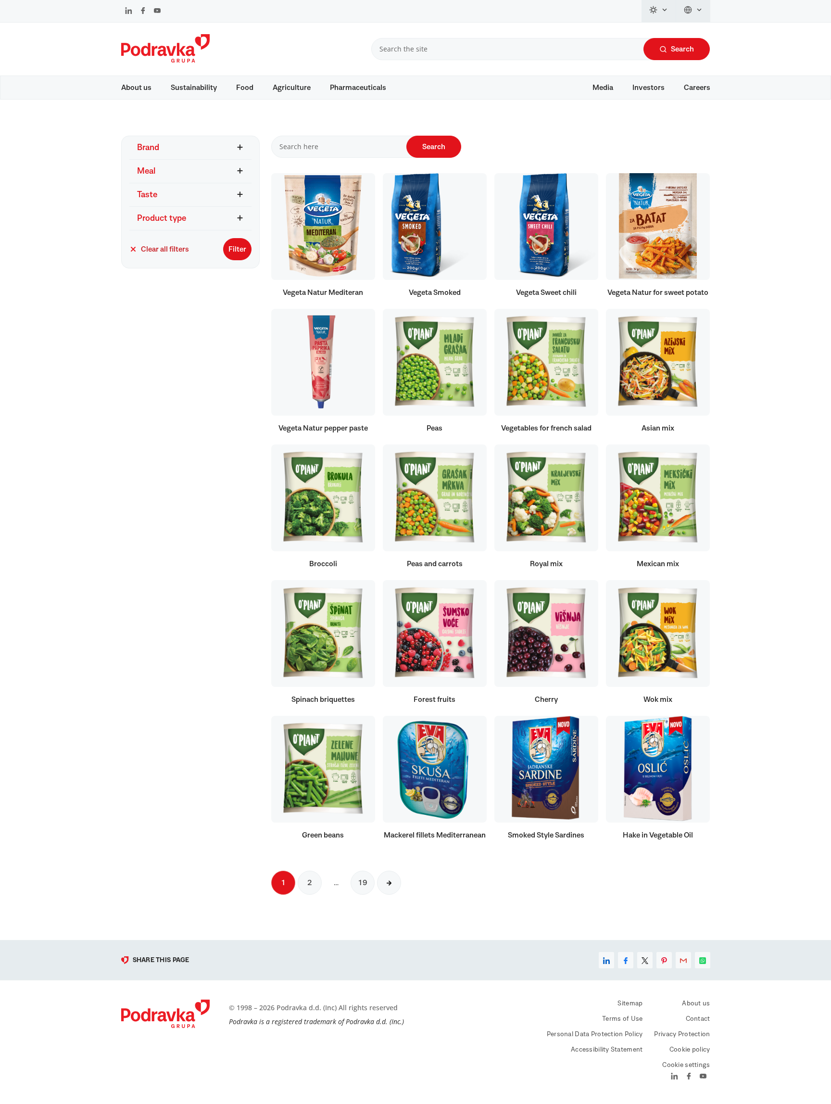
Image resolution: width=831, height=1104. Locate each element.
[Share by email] (683, 960)
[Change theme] (659, 11)
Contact (698, 1018)
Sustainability (194, 87)
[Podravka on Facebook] (143, 11)
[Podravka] (165, 60)
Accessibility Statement (606, 1049)
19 (362, 883)
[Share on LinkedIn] (606, 960)
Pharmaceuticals (358, 87)
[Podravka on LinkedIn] (128, 11)
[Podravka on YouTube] (157, 11)
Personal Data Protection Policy (595, 1034)
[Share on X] (645, 960)
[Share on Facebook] (625, 960)
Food (244, 87)
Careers (697, 87)
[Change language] (693, 11)
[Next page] (389, 883)
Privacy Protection (682, 1034)
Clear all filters (165, 249)
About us (136, 87)
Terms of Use (622, 1018)
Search (682, 49)
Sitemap (629, 1003)
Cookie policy (689, 1049)
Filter (237, 249)
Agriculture (292, 87)
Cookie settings (686, 1065)
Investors (648, 87)
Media (602, 87)
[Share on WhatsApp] (702, 960)
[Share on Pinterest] (664, 960)
